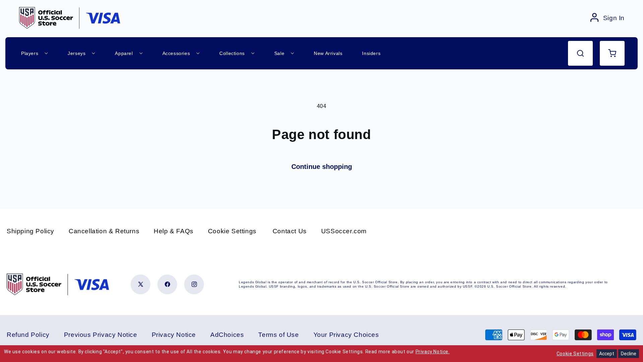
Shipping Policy (30, 231)
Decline (628, 353)
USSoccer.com (344, 231)
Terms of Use (278, 334)
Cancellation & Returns (104, 231)
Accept (606, 353)
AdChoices (227, 334)
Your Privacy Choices (346, 334)
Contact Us (290, 231)
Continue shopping (321, 166)
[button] (580, 53)
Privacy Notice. (433, 351)
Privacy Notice (174, 334)
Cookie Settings (232, 231)
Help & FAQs (174, 231)
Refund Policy (28, 334)
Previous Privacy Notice (100, 334)
